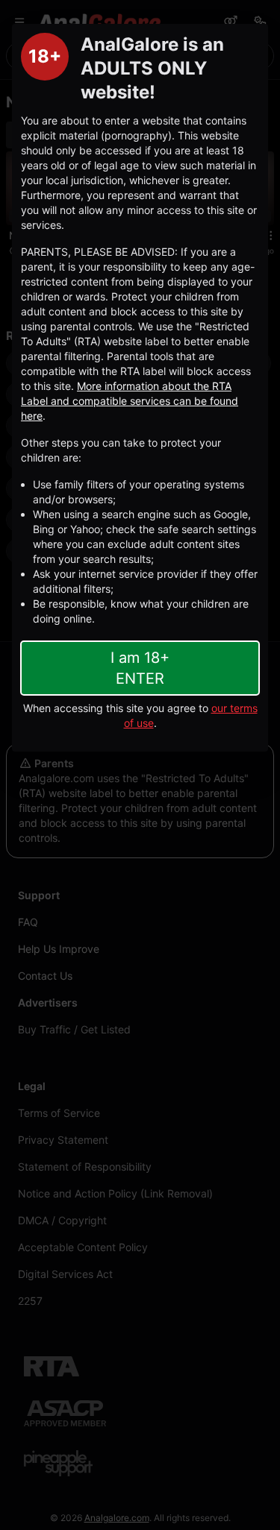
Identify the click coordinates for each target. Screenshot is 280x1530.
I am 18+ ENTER (140, 668)
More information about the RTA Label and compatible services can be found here (129, 401)
